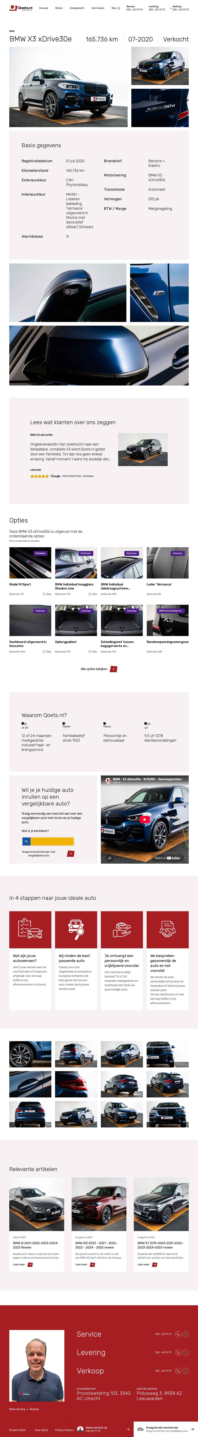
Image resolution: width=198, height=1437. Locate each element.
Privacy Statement (66, 1430)
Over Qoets (41, 1430)
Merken (58, 8)
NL (26, 841)
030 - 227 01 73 (157, 9)
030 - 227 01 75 (135, 9)
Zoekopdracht (77, 8)
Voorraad (43, 8)
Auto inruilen (98, 8)
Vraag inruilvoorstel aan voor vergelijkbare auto (38, 853)
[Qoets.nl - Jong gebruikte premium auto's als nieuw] (20, 8)
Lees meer (35, 469)
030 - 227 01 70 (181, 9)
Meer (114, 8)
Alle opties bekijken (94, 669)
